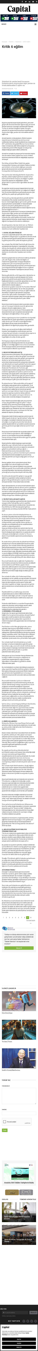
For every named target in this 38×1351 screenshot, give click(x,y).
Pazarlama (18, 41)
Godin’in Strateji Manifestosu (11, 1070)
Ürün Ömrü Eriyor (7, 1013)
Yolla (4, 1130)
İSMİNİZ (4, 1109)
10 (30, 917)
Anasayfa (4, 41)
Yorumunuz (6, 1086)
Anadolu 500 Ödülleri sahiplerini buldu (19, 1183)
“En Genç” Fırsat (7, 1041)
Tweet (15, 93)
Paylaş (6, 93)
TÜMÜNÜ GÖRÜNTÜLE (28, 1199)
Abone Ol (19, 948)
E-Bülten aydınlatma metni (8, 1316)
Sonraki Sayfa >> (30, 921)
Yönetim (11, 41)
